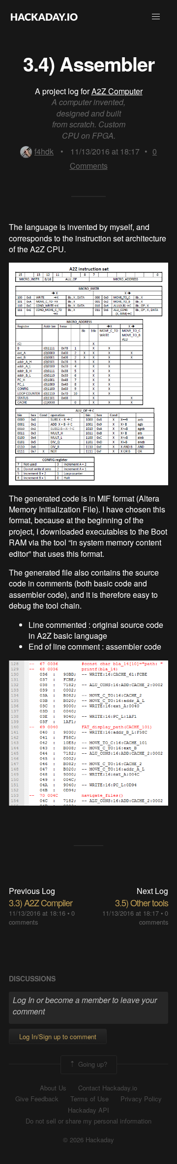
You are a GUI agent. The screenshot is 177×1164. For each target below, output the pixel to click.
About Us (53, 1088)
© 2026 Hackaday (88, 1139)
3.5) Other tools (141, 902)
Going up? (91, 1063)
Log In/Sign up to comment (57, 1036)
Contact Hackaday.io (107, 1088)
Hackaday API (88, 1110)
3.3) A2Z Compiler (40, 902)
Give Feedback (37, 1098)
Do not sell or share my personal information (88, 1121)
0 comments (153, 917)
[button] (156, 17)
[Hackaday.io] (44, 17)
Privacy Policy (141, 1098)
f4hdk (44, 151)
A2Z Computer (117, 91)
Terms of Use (89, 1098)
